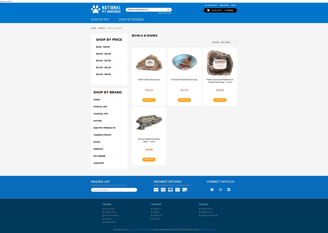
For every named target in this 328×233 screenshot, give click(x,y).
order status (110, 212)
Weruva (98, 149)
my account (211, 5)
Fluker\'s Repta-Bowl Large (149, 80)
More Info (149, 100)
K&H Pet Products (104, 127)
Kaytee (98, 120)
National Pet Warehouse (139, 230)
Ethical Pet (100, 106)
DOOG (97, 142)
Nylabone (99, 156)
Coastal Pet (101, 113)
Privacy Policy (207, 212)
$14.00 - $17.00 (103, 60)
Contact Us (157, 216)
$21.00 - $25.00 (103, 74)
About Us (157, 209)
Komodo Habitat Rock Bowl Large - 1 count (149, 140)
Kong (97, 99)
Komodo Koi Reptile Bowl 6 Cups (184, 80)
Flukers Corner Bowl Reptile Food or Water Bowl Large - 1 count (220, 81)
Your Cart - (222, 10)
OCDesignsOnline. (207, 230)
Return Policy (207, 209)
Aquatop (99, 163)
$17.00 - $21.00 (103, 67)
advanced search (165, 13)
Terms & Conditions (209, 216)
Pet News (156, 219)
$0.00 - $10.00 (103, 47)
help (233, 5)
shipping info (110, 222)
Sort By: (216, 42)
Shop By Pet (100, 20)
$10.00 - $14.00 (103, 54)
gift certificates (112, 216)
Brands (156, 212)
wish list (108, 219)
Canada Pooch (102, 135)
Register (224, 5)
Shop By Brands (131, 20)
